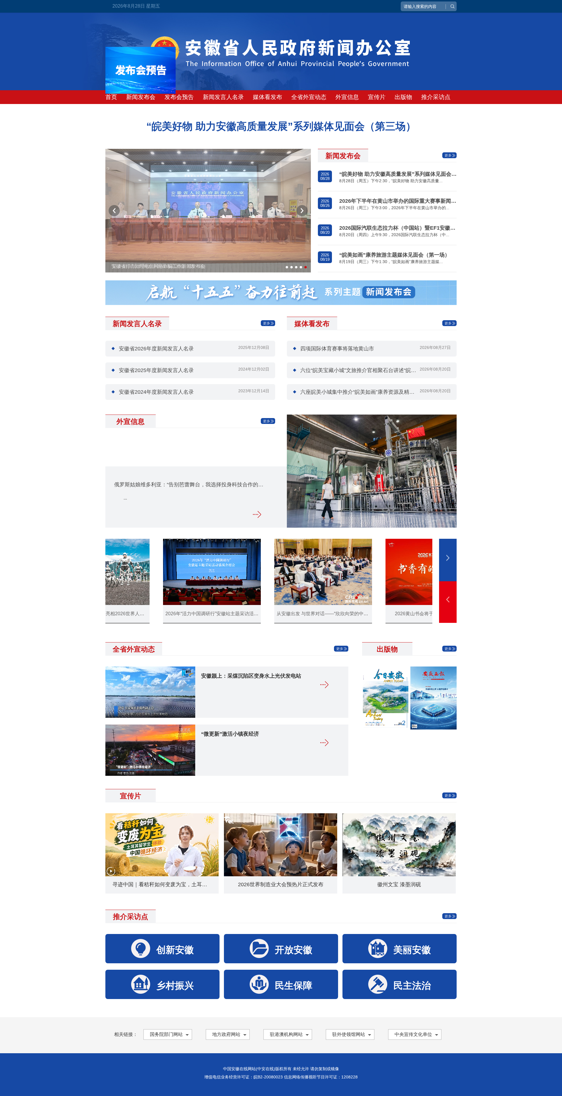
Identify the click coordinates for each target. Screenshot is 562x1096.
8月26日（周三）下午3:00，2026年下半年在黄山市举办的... (394, 207)
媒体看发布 (267, 97)
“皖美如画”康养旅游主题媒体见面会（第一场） (394, 255)
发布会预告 (179, 97)
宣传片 (376, 97)
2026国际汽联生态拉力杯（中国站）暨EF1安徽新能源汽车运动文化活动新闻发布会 (398, 228)
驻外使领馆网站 (348, 1034)
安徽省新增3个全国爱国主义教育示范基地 (413, 613)
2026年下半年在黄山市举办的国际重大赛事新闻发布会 (398, 201)
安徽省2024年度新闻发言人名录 (156, 392)
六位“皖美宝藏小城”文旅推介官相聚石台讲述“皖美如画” (364, 370)
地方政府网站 (226, 1034)
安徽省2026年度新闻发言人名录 (156, 349)
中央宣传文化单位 (413, 1034)
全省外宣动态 (308, 97)
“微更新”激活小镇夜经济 (230, 734)
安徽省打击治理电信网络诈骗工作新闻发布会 (158, 266)
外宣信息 (347, 97)
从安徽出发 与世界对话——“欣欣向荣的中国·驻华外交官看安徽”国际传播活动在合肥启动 (236, 613)
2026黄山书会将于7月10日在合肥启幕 (302, 613)
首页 (111, 97)
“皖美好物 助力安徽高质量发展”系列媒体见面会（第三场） (398, 174)
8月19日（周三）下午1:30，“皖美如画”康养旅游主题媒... (391, 261)
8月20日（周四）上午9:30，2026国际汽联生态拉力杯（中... (394, 234)
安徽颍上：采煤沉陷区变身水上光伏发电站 (251, 676)
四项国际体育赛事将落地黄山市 (337, 349)
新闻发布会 (140, 97)
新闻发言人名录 (223, 97)
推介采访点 (435, 97)
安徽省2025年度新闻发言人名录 (156, 370)
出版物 (403, 97)
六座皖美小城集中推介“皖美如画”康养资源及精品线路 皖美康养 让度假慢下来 (390, 392)
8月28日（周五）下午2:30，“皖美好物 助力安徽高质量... (391, 180)
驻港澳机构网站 (286, 1034)
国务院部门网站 (166, 1034)
